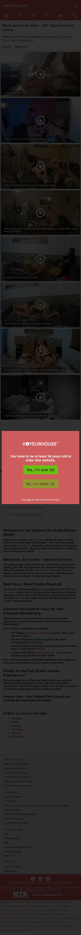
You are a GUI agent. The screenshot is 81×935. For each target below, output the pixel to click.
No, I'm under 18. (40, 484)
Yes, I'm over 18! (40, 470)
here (29, 499)
